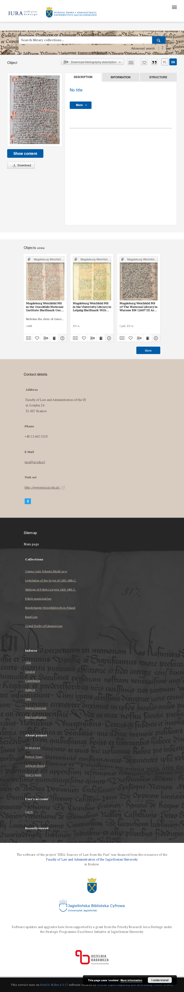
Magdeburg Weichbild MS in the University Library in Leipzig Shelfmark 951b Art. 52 (92, 306)
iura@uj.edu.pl (35, 462)
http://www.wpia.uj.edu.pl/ (42, 487)
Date (28, 699)
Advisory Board (35, 765)
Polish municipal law (38, 598)
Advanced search (143, 48)
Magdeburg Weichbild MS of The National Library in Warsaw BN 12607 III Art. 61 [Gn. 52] (138, 306)
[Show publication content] (54, 338)
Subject (30, 690)
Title (28, 662)
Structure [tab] (158, 77)
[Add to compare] (131, 62)
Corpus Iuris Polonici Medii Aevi (46, 571)
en (173, 62)
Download (24, 165)
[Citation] (154, 62)
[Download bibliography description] (45, 338)
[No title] (35, 109)
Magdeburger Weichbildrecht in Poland (50, 607)
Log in (29, 811)
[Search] (159, 40)
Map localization (35, 717)
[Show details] (62, 338)
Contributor (32, 680)
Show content (25, 153)
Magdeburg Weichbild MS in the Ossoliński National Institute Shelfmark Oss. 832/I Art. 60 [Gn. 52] (44, 306)
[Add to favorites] (144, 62)
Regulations (32, 747)
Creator (30, 671)
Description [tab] (83, 77)
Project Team (33, 756)
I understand (159, 980)
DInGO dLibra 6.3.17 (54, 984)
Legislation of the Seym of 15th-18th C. (50, 580)
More (148, 350)
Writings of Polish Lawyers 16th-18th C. (50, 589)
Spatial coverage (35, 708)
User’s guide (33, 775)
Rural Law (31, 617)
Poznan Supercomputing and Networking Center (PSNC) (135, 984)
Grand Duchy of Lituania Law (44, 626)
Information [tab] (121, 77)
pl (165, 62)
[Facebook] (28, 501)
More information (131, 980)
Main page (31, 544)
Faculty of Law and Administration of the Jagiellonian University (92, 859)
